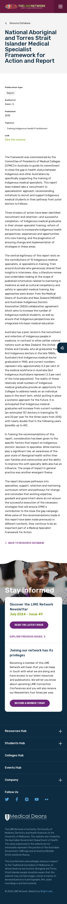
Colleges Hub (14, 755)
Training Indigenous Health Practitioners (27, 128)
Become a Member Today (30, 703)
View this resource (15, 139)
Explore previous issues (26, 636)
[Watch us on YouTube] (37, 799)
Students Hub (15, 743)
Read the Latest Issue (29, 625)
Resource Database (20, 23)
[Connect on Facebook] (17, 799)
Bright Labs (47, 891)
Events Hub (13, 767)
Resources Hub (16, 731)
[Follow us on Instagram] (27, 799)
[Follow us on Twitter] (7, 799)
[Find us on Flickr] (46, 799)
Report (10, 93)
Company (11, 780)
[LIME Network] (25, 6)
